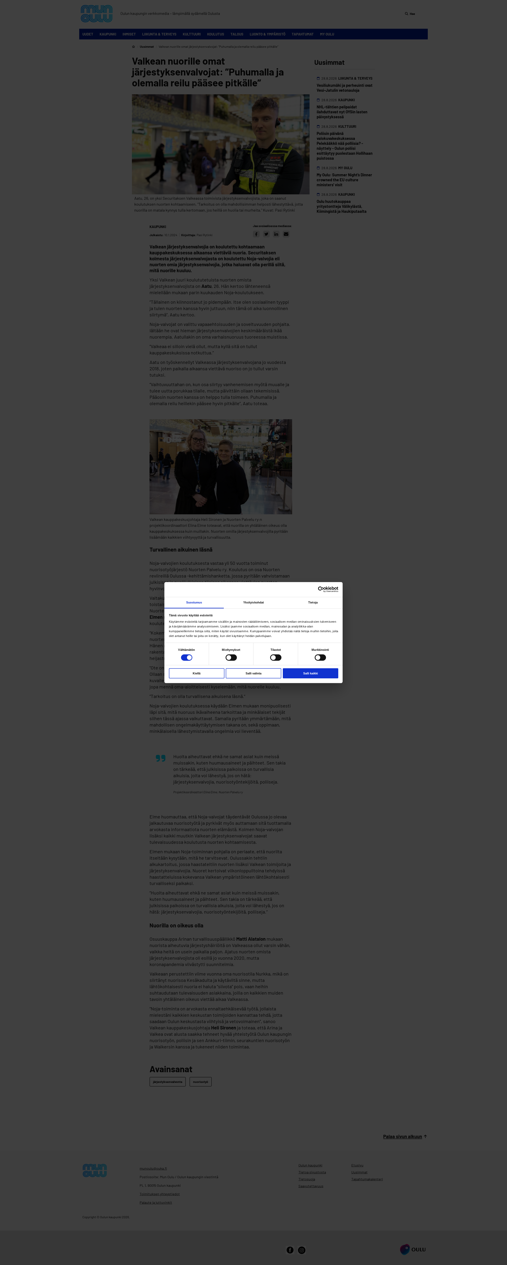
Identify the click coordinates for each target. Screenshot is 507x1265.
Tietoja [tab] (313, 602)
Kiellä (196, 673)
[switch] (231, 657)
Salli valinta (253, 673)
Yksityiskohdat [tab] (253, 602)
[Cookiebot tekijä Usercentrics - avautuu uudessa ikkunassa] (321, 589)
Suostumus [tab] (194, 602)
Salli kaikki (310, 673)
